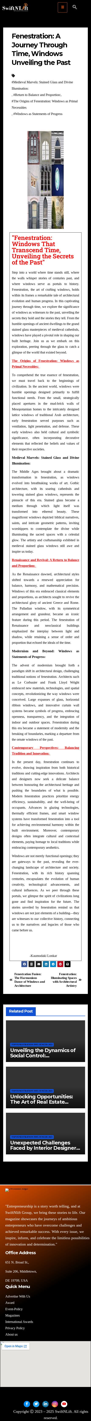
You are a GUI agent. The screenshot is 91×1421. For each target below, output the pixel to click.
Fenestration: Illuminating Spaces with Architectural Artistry (64, 979)
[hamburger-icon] (62, 7)
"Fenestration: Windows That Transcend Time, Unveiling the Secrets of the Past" (43, 250)
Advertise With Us (17, 1296)
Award (9, 1303)
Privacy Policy (15, 1328)
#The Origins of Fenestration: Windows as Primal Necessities (45, 104)
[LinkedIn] (45, 1404)
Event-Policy (14, 1309)
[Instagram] (55, 1404)
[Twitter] (36, 1404)
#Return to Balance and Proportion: (37, 95)
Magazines (12, 1315)
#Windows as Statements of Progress (37, 114)
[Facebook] (27, 1404)
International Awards (19, 1322)
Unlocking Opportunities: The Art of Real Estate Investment (41, 1101)
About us (11, 1334)
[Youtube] (64, 1404)
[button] (74, 7)
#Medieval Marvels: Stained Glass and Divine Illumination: (42, 85)
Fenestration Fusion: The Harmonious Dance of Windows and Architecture (29, 979)
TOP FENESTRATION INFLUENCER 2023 (31, 1044)
